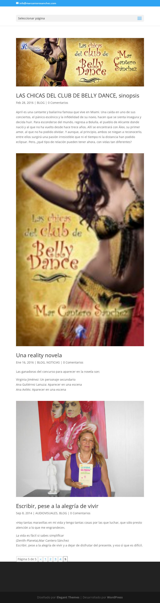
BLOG (41, 103)
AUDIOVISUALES (46, 513)
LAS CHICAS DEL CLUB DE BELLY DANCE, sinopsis (77, 95)
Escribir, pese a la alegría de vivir (57, 506)
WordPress (115, 597)
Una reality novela (39, 355)
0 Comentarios (58, 103)
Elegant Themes (68, 597)
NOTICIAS (53, 362)
